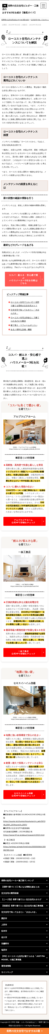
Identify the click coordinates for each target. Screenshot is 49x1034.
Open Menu (43, 5)
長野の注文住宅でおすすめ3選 (23, 1030)
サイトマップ (7, 972)
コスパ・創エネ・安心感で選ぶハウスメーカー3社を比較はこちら (23, 279)
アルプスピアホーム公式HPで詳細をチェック (24, 521)
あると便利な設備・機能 (21, 329)
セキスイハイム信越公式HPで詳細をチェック (24, 794)
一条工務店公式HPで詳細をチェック (24, 652)
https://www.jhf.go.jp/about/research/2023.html (23, 835)
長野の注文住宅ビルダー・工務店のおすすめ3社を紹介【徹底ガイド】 (20, 9)
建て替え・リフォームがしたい (24, 325)
